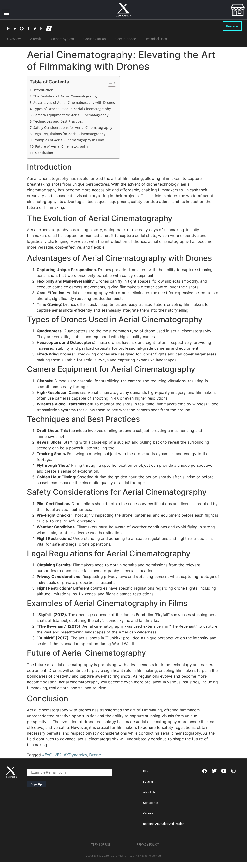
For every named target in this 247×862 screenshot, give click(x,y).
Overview (14, 39)
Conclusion (44, 152)
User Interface (125, 39)
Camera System (62, 39)
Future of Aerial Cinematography (61, 146)
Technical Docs (156, 39)
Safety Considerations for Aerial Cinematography (72, 127)
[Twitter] (214, 771)
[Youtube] (224, 771)
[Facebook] (204, 771)
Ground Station (94, 39)
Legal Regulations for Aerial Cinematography (69, 134)
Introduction (43, 90)
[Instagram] (233, 771)
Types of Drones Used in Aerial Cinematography (72, 108)
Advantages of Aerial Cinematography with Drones (74, 102)
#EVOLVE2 (52, 755)
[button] (6, 13)
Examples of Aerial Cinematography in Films (69, 140)
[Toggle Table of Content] (109, 83)
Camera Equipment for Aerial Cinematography (70, 115)
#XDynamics (75, 755)
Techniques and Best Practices (58, 121)
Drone (95, 755)
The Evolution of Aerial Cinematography (65, 96)
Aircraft (35, 39)
